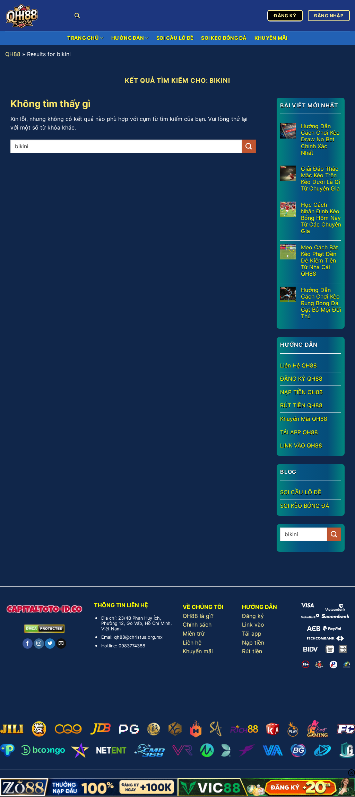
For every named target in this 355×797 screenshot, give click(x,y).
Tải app (251, 633)
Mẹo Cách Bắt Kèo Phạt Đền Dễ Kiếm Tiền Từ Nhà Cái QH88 (319, 260)
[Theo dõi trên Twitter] (50, 643)
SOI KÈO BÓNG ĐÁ (223, 38)
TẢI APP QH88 (299, 432)
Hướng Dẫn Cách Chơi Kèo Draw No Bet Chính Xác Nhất (320, 139)
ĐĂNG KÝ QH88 (301, 378)
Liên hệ (192, 642)
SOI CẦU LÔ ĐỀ (175, 38)
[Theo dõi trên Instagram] (39, 643)
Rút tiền (252, 651)
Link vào (253, 624)
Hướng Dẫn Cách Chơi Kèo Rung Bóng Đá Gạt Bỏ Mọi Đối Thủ (321, 303)
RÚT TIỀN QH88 (301, 405)
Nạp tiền (253, 642)
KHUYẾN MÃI (271, 38)
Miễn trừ (194, 633)
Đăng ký (253, 615)
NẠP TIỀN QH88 (301, 392)
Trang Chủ (83, 38)
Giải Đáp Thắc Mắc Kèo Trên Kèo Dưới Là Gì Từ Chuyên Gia (320, 179)
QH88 (12, 54)
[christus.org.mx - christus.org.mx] (34, 15)
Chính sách (197, 624)
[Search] (77, 15)
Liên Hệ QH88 (298, 365)
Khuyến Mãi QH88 (303, 418)
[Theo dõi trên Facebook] (28, 643)
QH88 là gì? (198, 615)
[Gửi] (249, 146)
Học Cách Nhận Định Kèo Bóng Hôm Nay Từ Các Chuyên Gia (321, 218)
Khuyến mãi (198, 651)
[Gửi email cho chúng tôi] (61, 643)
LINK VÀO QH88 (301, 445)
